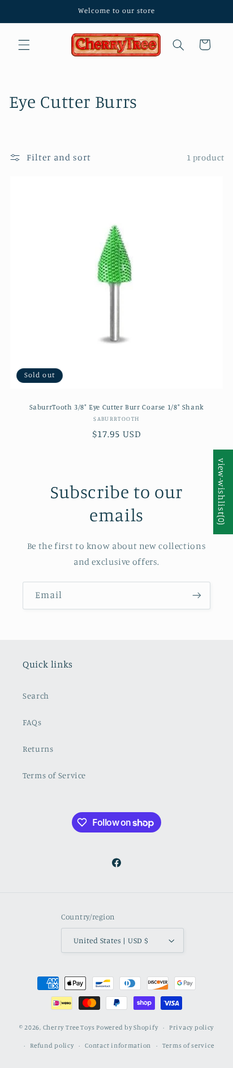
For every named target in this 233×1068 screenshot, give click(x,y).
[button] (24, 45)
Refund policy (52, 1045)
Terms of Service (54, 775)
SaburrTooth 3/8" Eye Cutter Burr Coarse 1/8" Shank (116, 407)
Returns (38, 748)
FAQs (32, 722)
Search (36, 695)
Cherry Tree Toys (69, 1027)
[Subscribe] (197, 595)
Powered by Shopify (127, 1027)
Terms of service (188, 1045)
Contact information (118, 1045)
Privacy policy (191, 1027)
